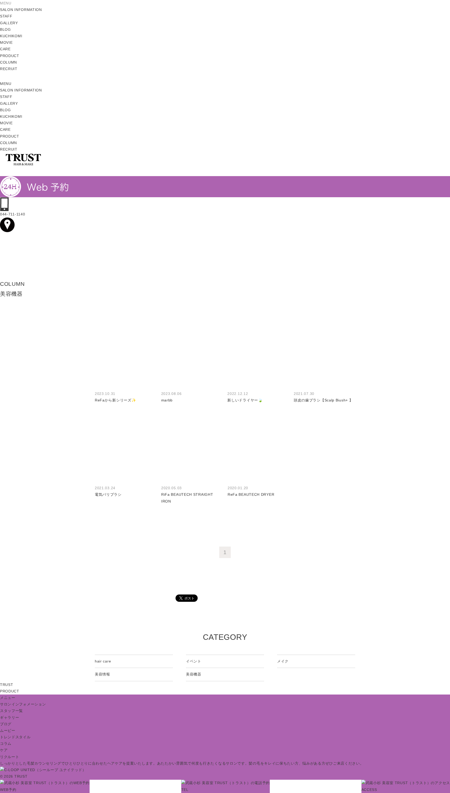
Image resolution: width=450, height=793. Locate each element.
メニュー (7, 698)
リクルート (9, 757)
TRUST (6, 685)
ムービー (7, 730)
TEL (185, 789)
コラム (5, 743)
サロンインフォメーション (23, 704)
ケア (4, 750)
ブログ (5, 724)
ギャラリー (9, 717)
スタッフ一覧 (11, 711)
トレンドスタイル (15, 737)
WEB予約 (8, 789)
